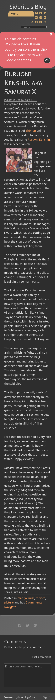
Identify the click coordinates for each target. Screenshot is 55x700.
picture (9, 602)
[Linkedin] (45, 13)
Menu (14, 14)
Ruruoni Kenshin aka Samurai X (23, 82)
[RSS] (40, 13)
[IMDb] (36, 18)
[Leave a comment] (45, 22)
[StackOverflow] (32, 22)
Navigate (10, 607)
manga (22, 598)
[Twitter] (45, 18)
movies (40, 598)
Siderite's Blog (28, 6)
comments (34, 602)
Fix (47, 60)
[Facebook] (40, 18)
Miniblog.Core (26, 697)
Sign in (47, 697)
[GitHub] (36, 22)
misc (31, 598)
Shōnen (31, 131)
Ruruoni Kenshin (39, 139)
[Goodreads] (40, 22)
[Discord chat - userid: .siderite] (36, 13)
